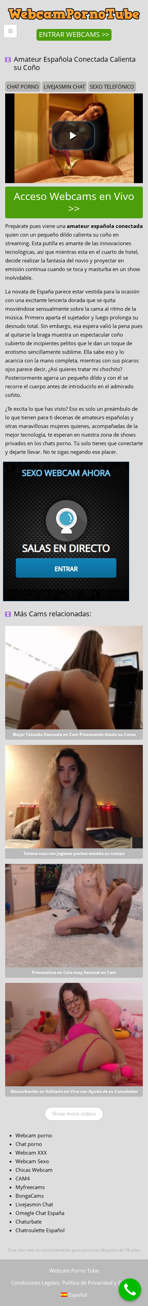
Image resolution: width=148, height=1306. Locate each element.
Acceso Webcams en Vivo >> (74, 202)
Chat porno (28, 1143)
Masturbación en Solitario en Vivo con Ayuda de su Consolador (74, 1091)
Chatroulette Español (40, 1230)
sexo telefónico (112, 86)
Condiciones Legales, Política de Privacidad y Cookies (74, 1282)
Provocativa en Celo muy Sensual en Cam (74, 972)
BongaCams (29, 1195)
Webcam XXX (31, 1152)
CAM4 (22, 1178)
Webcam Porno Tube (74, 1270)
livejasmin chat (64, 86)
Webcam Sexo (32, 1161)
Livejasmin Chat (34, 1204)
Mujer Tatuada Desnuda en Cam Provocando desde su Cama (74, 734)
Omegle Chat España (39, 1212)
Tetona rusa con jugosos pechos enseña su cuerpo (74, 853)
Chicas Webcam (34, 1169)
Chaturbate (28, 1221)
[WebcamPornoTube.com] (74, 5)
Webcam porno (33, 1135)
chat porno (23, 86)
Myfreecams (30, 1187)
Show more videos (74, 1113)
